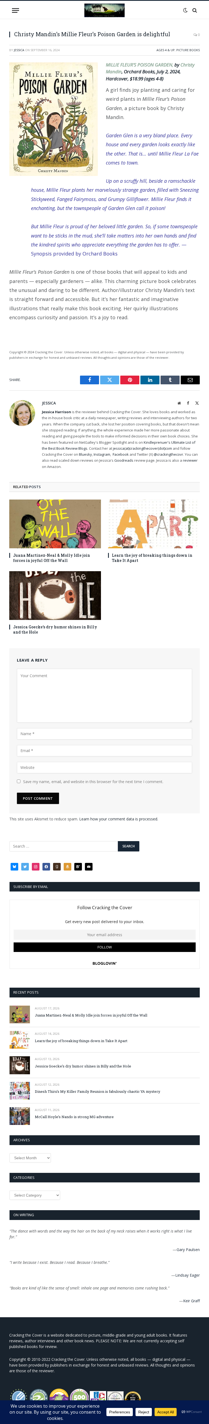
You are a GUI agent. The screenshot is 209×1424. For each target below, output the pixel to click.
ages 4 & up (165, 50)
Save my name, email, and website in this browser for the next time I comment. (93, 781)
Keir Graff (191, 1300)
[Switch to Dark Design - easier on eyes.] (185, 10)
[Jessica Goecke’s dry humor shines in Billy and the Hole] (55, 595)
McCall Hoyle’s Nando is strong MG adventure (74, 1116)
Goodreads (123, 460)
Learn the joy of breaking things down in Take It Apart (152, 558)
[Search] (194, 10)
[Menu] (15, 10)
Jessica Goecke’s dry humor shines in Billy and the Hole (55, 629)
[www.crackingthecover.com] (104, 10)
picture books (188, 50)
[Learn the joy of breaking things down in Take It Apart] (154, 524)
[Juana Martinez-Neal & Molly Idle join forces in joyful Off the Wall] (55, 524)
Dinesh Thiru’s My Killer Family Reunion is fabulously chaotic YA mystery (97, 1091)
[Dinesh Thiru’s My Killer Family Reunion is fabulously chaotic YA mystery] (20, 1091)
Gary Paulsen (188, 1249)
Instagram (102, 454)
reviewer (190, 460)
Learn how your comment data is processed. (118, 818)
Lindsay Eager (187, 1275)
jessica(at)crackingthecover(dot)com (142, 448)
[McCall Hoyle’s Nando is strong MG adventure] (20, 1116)
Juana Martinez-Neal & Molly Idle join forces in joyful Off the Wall (51, 558)
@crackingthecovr (168, 454)
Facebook (121, 454)
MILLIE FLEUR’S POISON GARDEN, (140, 65)
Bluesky (85, 454)
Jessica (19, 50)
